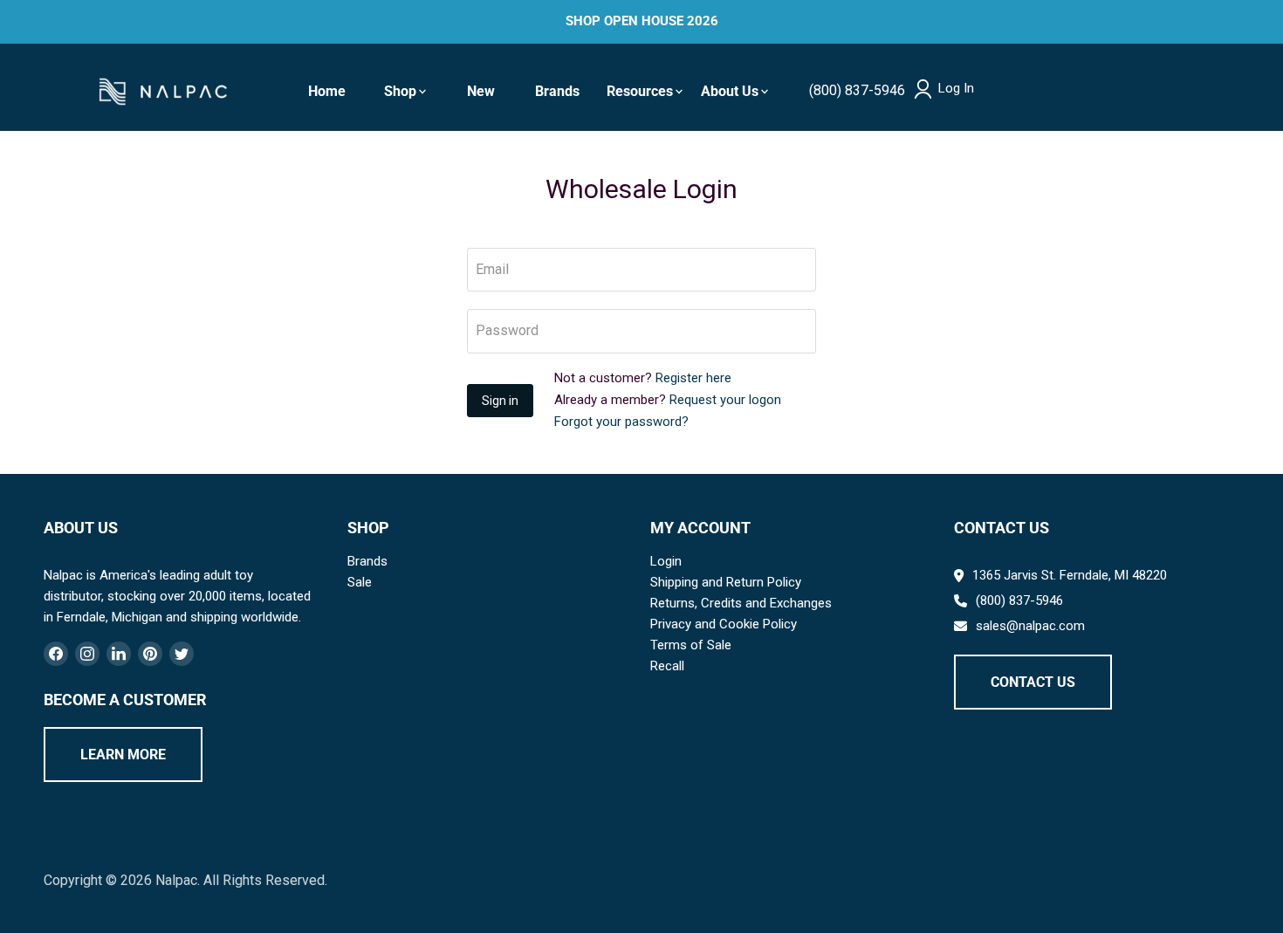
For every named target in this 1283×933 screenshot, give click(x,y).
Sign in (500, 401)
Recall (667, 666)
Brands (557, 91)
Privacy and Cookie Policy (723, 624)
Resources (640, 91)
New (481, 91)
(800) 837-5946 (857, 90)
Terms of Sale (690, 645)
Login (666, 561)
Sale (359, 582)
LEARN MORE (123, 754)
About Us (729, 91)
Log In (956, 88)
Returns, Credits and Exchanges (741, 603)
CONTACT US (1033, 682)
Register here (693, 378)
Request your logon (725, 400)
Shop (400, 91)
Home (327, 91)
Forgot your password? (621, 421)
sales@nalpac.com (1030, 626)
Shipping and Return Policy (725, 582)
